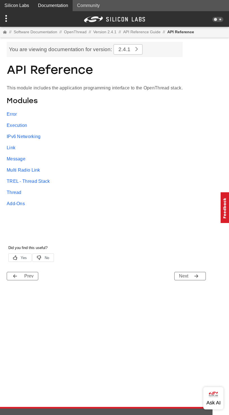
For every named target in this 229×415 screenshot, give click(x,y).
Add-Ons (16, 203)
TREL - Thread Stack (28, 181)
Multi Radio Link (23, 170)
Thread (14, 192)
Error (12, 114)
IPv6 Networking (24, 136)
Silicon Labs (16, 5)
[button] (17, 19)
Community (88, 5)
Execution (17, 125)
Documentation (53, 5)
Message (16, 158)
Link (11, 147)
